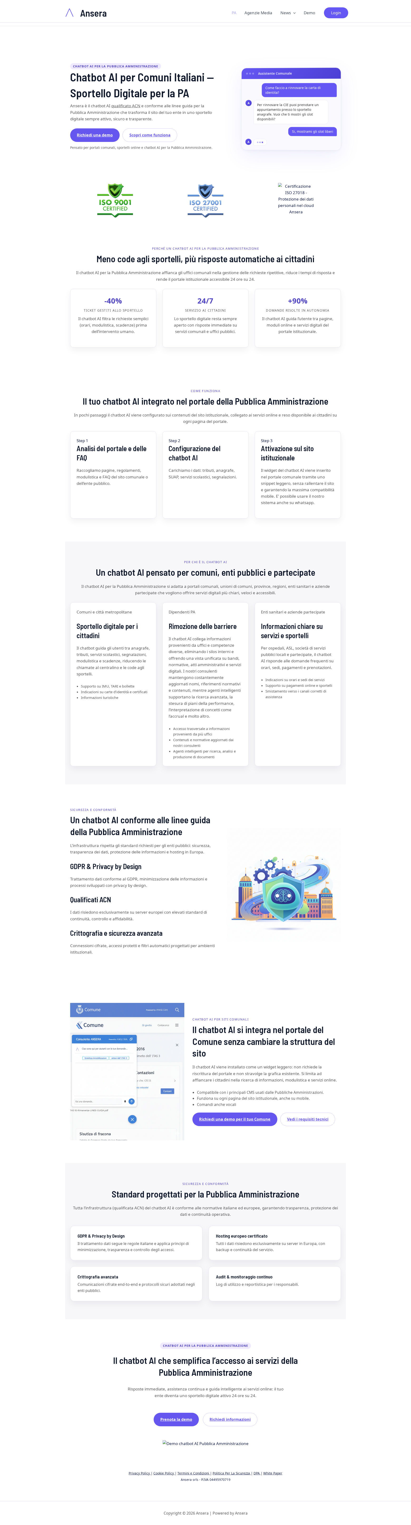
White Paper (272, 1473)
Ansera (93, 13)
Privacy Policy (140, 1473)
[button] (293, 12)
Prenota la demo (176, 1419)
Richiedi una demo (95, 135)
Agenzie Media (258, 12)
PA (234, 12)
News (285, 12)
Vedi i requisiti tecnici (307, 1119)
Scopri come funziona (150, 135)
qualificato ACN (125, 105)
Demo (309, 12)
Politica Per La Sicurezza (232, 1473)
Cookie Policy (164, 1473)
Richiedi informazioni (230, 1419)
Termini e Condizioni (193, 1473)
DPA (257, 1473)
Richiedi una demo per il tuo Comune (234, 1119)
